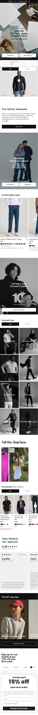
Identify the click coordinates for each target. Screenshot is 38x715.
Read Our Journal (19, 645)
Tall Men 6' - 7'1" (12, 1)
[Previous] (2, 221)
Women (17, 669)
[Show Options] (33, 703)
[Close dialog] (34, 676)
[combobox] (18, 703)
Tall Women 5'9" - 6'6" (24, 1)
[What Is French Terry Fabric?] (14, 621)
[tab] (10, 326)
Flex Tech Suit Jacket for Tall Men (19, 519)
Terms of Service (32, 694)
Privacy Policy (6, 695)
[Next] (35, 221)
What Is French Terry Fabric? (14, 638)
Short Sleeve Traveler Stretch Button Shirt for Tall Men (5, 519)
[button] (15, 466)
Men (26, 669)
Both (34, 669)
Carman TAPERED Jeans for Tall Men (11, 241)
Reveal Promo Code (19, 708)
